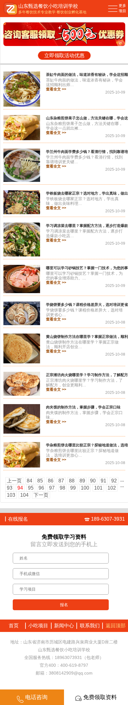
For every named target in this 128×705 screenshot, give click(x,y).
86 (50, 480)
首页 (12, 625)
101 (98, 488)
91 (103, 480)
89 (82, 480)
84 (29, 480)
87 (61, 480)
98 (62, 488)
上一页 (14, 480)
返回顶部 (116, 625)
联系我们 (90, 625)
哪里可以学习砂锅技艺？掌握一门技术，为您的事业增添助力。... (84, 275)
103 (11, 495)
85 (40, 480)
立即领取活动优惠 (64, 55)
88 (72, 480)
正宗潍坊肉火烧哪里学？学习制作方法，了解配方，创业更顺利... (84, 382)
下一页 (41, 495)
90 (93, 480)
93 (9, 488)
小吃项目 (38, 625)
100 (85, 488)
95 (31, 488)
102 (111, 488)
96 (41, 488)
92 (114, 480)
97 (52, 488)
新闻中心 (64, 625)
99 (73, 488)
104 (24, 495)
